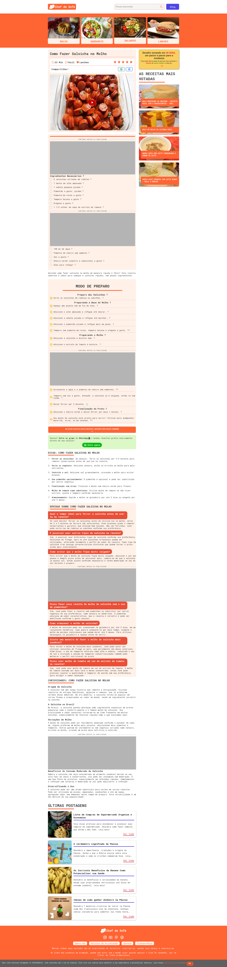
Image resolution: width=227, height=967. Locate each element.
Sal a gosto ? (61, 257)
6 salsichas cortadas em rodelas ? (73, 179)
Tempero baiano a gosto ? (67, 199)
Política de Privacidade (104, 943)
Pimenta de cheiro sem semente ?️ (71, 253)
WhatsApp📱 (84, 438)
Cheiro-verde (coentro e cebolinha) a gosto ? (79, 261)
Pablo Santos (126, 959)
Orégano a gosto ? (63, 203)
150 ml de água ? (63, 249)
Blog (172, 6)
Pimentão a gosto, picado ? (69, 191)
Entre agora (94, 445)
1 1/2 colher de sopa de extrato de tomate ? (79, 207)
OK (190, 963)
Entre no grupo (66, 438)
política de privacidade (175, 963)
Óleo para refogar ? (65, 265)
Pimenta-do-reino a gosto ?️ (69, 195)
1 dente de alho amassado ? (69, 183)
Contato (127, 943)
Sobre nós (80, 943)
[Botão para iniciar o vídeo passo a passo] (92, 102)
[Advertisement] (92, 157)
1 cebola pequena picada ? (68, 187)
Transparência (144, 943)
